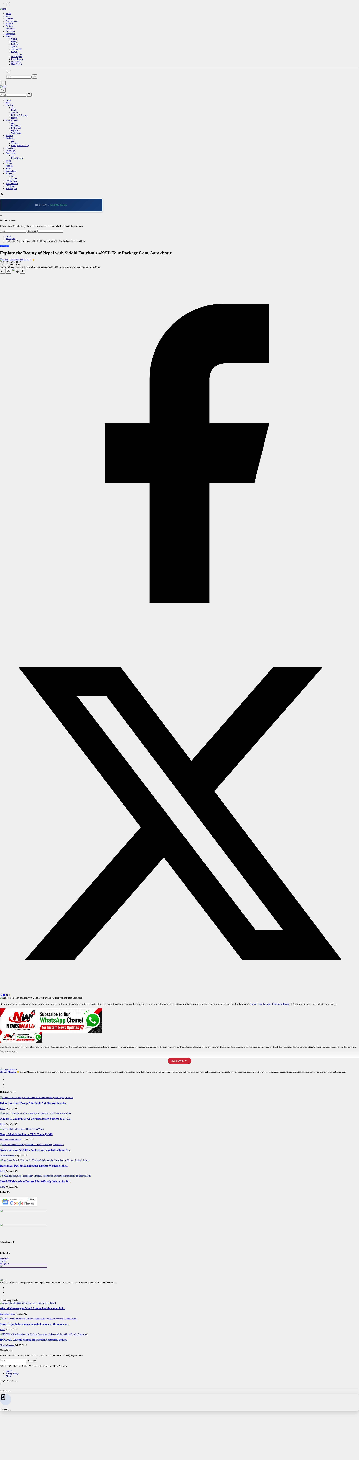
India (8, 102)
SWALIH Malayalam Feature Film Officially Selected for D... (35, 1181)
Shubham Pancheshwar (10, 1140)
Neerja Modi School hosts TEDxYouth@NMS (26, 1134)
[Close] (1, 215)
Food (13, 110)
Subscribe (32, 231)
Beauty (14, 41)
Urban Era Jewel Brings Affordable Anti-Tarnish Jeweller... (34, 1103)
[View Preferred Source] (17, 272)
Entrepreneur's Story (20, 145)
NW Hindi (16, 61)
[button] (9, 105)
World (14, 39)
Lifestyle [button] (9, 18)
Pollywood (16, 128)
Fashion (14, 44)
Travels (14, 113)
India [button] (8, 16)
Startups (14, 143)
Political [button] (9, 23)
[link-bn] (51, 1032)
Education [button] (10, 29)
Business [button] (9, 26)
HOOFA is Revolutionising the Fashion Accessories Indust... (34, 1339)
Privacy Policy (12, 1373)
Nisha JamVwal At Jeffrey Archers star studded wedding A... (35, 1149)
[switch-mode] (8, 3)
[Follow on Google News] (13, 270)
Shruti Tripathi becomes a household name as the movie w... (34, 1324)
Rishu (2, 1108)
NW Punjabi (16, 64)
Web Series (16, 133)
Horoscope (10, 150)
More (8, 36)
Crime (19, 54)
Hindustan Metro (7, 1314)
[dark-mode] (2, 194)
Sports (14, 46)
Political (9, 135)
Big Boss (15, 130)
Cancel (4, 1410)
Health (14, 118)
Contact (9, 1371)
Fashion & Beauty (19, 115)
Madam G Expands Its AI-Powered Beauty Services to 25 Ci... (35, 1118)
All (12, 107)
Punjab (14, 51)
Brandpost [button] (10, 34)
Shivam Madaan (8, 1072)
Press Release (17, 59)
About (8, 1376)
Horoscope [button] (10, 31)
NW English (16, 56)
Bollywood (16, 125)
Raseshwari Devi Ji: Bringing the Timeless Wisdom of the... (34, 1165)
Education (10, 148)
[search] (8, 72)
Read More (179, 1061)
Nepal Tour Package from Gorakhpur (269, 1003)
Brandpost (10, 238)
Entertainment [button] (12, 21)
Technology (16, 49)
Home (8, 13)
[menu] (3, 83)
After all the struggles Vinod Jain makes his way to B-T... (32, 1308)
